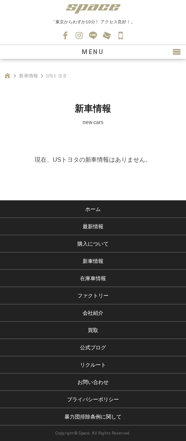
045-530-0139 (121, 35)
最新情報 (93, 227)
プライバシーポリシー (93, 399)
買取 (93, 330)
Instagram (79, 35)
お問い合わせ (107, 35)
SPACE (93, 8)
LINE (93, 35)
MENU (93, 51)
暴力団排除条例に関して (93, 417)
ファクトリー (93, 296)
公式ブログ (93, 348)
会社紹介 (93, 313)
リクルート (93, 365)
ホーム (93, 209)
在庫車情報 (93, 278)
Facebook (65, 35)
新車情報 (28, 75)
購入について (93, 244)
